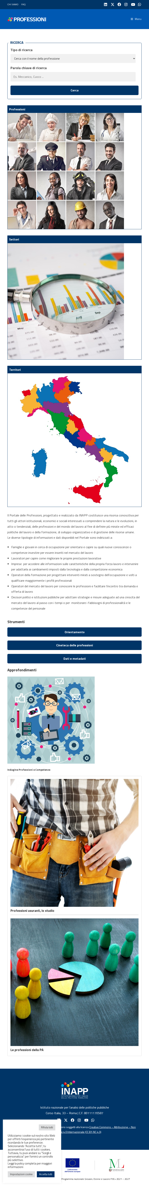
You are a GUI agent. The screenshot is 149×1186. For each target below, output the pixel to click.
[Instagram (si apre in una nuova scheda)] (125, 4)
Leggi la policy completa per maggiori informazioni (30, 1165)
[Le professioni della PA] (74, 982)
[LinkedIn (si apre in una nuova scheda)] (105, 4)
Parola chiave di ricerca (28, 67)
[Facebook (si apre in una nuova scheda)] (118, 4)
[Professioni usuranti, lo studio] (74, 843)
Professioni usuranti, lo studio (32, 910)
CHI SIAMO (12, 4)
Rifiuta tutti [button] (47, 1127)
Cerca (75, 90)
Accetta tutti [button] (45, 1174)
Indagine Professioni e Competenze (28, 770)
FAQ (23, 4)
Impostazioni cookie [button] (21, 1174)
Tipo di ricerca (21, 49)
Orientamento (75, 632)
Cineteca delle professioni (74, 645)
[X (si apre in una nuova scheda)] (112, 4)
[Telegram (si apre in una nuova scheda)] (139, 4)
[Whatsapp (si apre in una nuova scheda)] (92, 1120)
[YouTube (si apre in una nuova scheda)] (132, 4)
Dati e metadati (74, 658)
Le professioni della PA (26, 1049)
